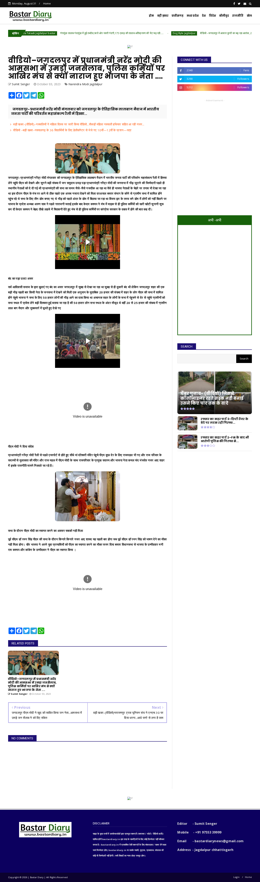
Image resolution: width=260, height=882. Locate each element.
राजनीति (238, 16)
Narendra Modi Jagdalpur (85, 84)
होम (151, 16)
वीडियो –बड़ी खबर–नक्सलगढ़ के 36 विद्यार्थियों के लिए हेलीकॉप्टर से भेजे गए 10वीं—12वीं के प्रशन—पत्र (72, 130)
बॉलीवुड (224, 16)
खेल (249, 16)
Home (47, 3)
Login (236, 877)
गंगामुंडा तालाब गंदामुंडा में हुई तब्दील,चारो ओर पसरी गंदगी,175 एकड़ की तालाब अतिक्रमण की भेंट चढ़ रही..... (79, 33)
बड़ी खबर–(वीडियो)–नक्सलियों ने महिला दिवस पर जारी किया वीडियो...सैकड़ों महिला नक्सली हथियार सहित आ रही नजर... (78, 124)
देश (204, 16)
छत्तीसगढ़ (177, 16)
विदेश (212, 16)
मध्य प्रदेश (193, 16)
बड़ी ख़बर (162, 16)
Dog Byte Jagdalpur (152, 33)
